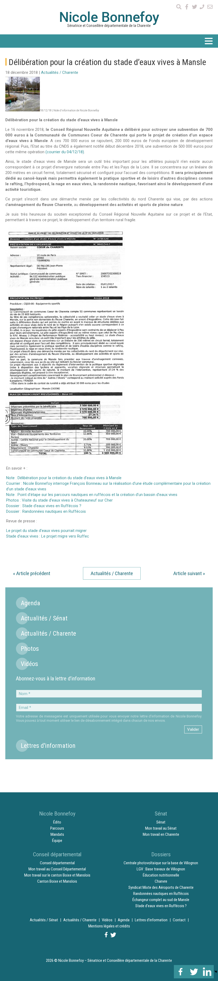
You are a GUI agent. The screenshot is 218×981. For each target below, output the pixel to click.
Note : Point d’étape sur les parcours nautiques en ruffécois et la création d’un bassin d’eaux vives (91, 494)
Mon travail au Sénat (161, 828)
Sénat (160, 822)
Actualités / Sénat (44, 618)
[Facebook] (180, 971)
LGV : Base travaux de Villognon (161, 869)
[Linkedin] (207, 971)
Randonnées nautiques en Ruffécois (161, 893)
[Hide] (216, 972)
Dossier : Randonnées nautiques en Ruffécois (46, 511)
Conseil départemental (57, 863)
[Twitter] (193, 971)
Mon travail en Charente (161, 834)
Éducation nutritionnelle (161, 875)
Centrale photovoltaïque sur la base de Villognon (161, 863)
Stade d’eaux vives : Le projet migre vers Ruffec (47, 536)
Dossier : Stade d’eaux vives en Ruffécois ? (43, 505)
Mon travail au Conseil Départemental (57, 869)
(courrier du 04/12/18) (64, 152)
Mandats (57, 834)
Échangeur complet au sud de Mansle (160, 899)
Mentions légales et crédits (109, 926)
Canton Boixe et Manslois (57, 881)
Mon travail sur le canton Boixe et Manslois (57, 875)
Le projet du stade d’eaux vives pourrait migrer (46, 530)
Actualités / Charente (59, 72)
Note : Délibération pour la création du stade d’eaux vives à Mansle (63, 477)
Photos (30, 648)
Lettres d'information (48, 745)
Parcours (57, 828)
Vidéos (29, 664)
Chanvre (161, 881)
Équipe (57, 840)
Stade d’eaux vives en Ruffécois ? (161, 905)
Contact (179, 920)
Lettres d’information (151, 920)
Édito (57, 822)
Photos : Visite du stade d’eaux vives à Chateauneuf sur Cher (59, 500)
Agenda (30, 603)
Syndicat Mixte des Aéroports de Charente (161, 887)
